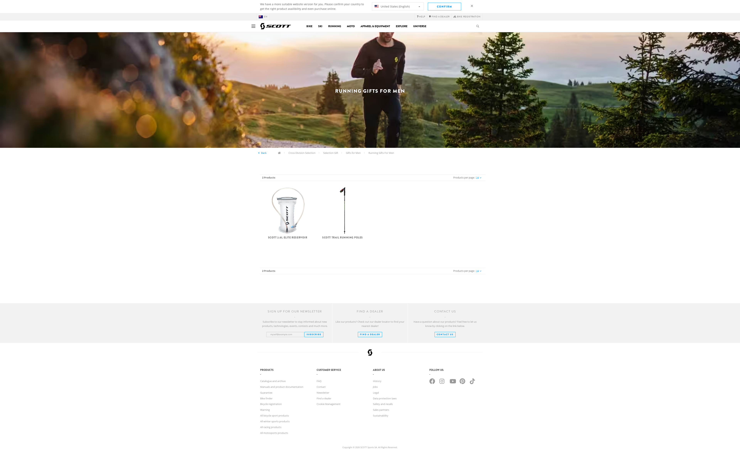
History (377, 381)
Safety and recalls (383, 404)
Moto (351, 26)
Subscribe (314, 334)
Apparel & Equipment (375, 26)
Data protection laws (385, 398)
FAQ (319, 381)
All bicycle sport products (274, 415)
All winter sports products (275, 421)
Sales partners (381, 410)
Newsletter (323, 392)
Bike (309, 26)
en (265, 16)
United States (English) (395, 6)
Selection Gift (330, 153)
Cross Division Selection (301, 153)
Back (264, 153)
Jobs (375, 387)
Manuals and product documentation (281, 387)
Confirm (444, 6)
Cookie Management (329, 404)
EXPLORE (401, 26)
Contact (321, 387)
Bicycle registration (271, 404)
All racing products (270, 427)
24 (477, 177)
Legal (376, 392)
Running (334, 26)
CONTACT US (445, 334)
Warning (265, 410)
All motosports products (274, 433)
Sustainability (380, 415)
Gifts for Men (353, 153)
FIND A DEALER (370, 334)
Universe (419, 26)
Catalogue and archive (273, 381)
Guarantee (266, 392)
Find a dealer (324, 398)
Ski (320, 26)
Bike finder (266, 398)
